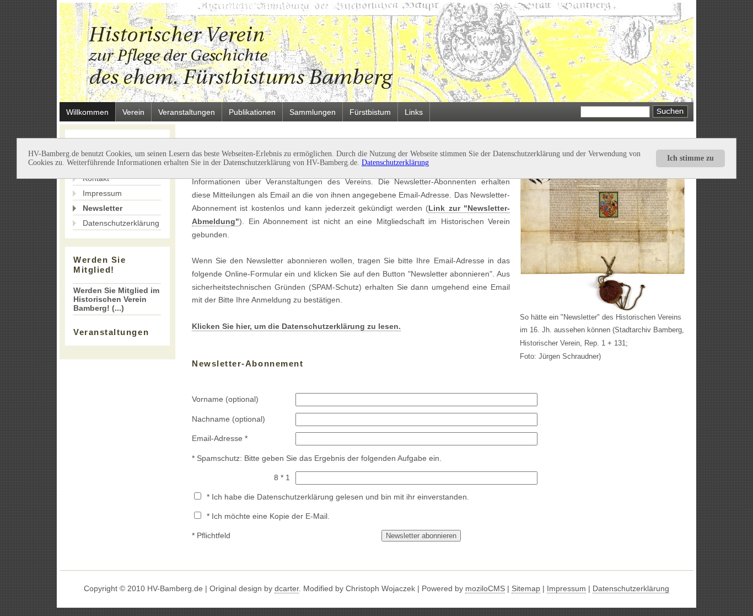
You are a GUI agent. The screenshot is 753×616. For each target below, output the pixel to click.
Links (414, 112)
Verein (133, 112)
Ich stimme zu (690, 158)
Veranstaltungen (186, 112)
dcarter (287, 588)
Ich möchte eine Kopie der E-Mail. (271, 516)
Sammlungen (312, 112)
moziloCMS (485, 588)
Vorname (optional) (225, 399)
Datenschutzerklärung (395, 162)
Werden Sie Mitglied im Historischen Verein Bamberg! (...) (116, 299)
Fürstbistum (370, 112)
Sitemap (526, 588)
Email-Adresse (217, 438)
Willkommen (87, 112)
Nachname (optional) (228, 419)
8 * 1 (282, 477)
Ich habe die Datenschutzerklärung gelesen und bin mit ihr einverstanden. (340, 496)
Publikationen (252, 112)
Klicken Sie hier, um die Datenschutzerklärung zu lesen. (296, 326)
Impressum (102, 193)
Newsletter (102, 208)
